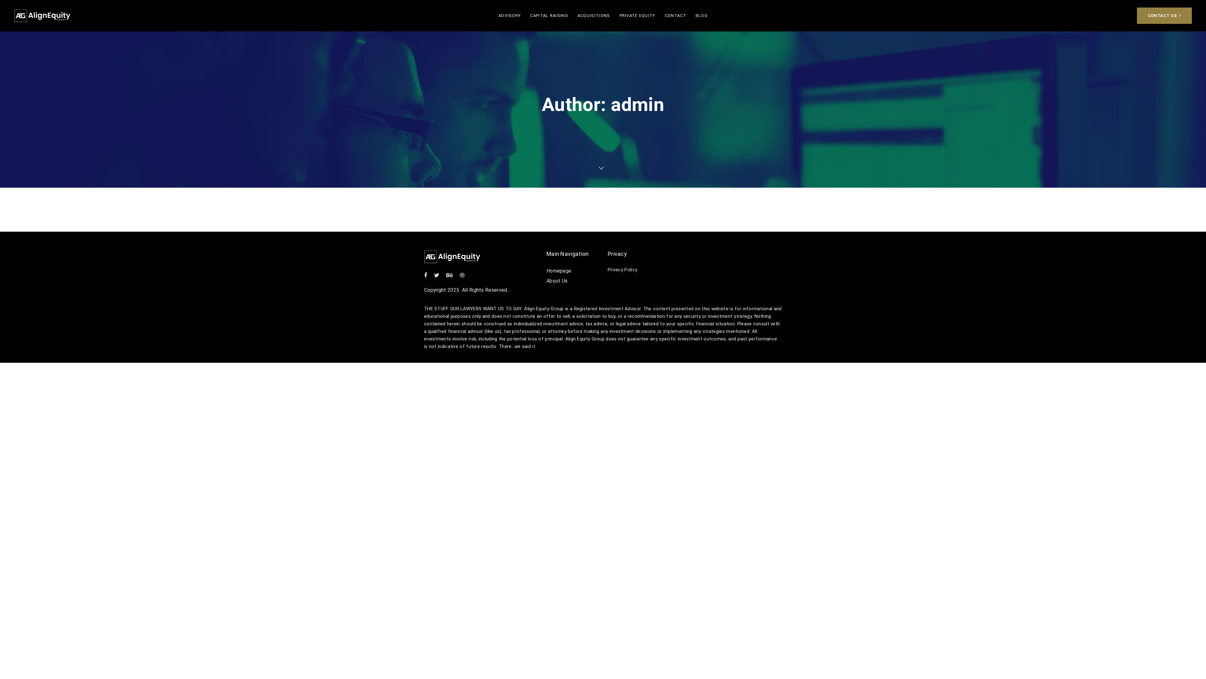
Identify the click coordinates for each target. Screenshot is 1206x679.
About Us (557, 281)
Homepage (558, 271)
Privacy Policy (622, 270)
